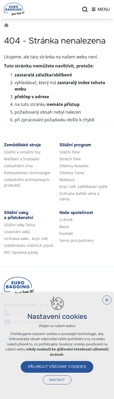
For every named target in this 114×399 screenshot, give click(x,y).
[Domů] (7, 24)
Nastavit (57, 380)
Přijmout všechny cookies (57, 366)
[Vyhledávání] (85, 9)
